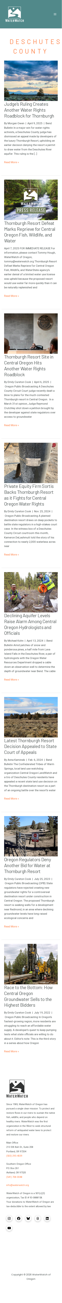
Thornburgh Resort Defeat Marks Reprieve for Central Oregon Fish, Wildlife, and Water (29, 232)
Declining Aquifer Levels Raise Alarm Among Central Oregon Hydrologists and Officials (30, 624)
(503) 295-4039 (14, 1155)
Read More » (11, 162)
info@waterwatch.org (17, 1185)
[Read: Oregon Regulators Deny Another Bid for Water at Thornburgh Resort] (31, 836)
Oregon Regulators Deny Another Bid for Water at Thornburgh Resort (27, 865)
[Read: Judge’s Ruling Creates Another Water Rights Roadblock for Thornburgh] (31, 80)
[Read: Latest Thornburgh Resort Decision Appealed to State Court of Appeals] (31, 716)
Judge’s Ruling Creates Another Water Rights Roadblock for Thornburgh (29, 109)
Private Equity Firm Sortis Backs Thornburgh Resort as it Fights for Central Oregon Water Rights (29, 495)
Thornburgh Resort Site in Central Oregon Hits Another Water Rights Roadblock (28, 365)
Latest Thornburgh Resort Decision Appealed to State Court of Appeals (30, 746)
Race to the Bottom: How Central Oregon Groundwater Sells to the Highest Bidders (28, 996)
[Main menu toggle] (55, 14)
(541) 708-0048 (14, 1177)
